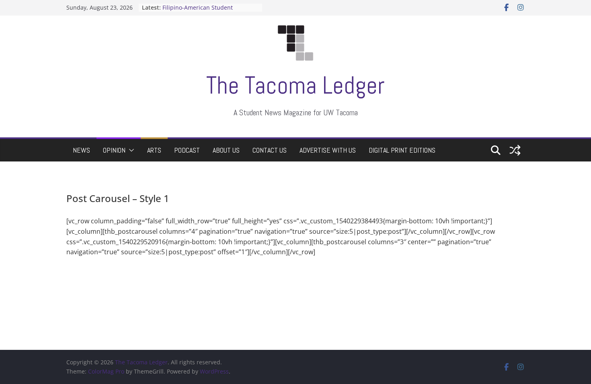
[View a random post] (515, 150)
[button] (129, 150)
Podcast (187, 150)
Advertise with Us (328, 150)
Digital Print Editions (402, 150)
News (81, 150)
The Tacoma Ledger (295, 85)
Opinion (114, 150)
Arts (154, 150)
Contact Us (269, 150)
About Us (226, 150)
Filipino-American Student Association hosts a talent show (205, 11)
